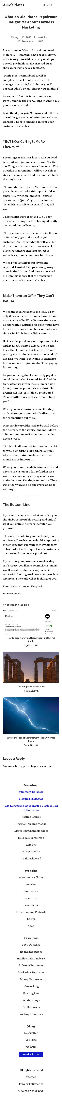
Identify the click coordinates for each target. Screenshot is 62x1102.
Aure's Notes (13, 5)
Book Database (31, 944)
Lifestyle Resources (31, 965)
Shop (31, 925)
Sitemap (31, 1076)
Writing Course (31, 816)
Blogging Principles (31, 798)
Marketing (15, 594)
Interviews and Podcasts (31, 912)
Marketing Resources (31, 972)
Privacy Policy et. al (31, 1084)
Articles (42, 37)
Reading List (31, 993)
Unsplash (37, 586)
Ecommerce (31, 905)
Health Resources (31, 951)
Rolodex (31, 844)
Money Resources (31, 979)
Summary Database (31, 791)
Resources (31, 898)
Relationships (31, 1000)
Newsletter (31, 1033)
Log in (31, 918)
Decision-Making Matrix (31, 823)
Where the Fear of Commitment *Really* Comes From (31, 739)
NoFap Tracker (31, 851)
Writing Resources (31, 1014)
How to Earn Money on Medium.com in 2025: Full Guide (31, 639)
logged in (24, 766)
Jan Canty (20, 586)
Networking (31, 986)
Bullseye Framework (31, 837)
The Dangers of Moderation (31, 686)
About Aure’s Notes (31, 877)
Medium (31, 1046)
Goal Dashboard (31, 858)
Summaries (31, 891)
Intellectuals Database (31, 958)
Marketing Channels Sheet (31, 830)
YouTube (31, 1039)
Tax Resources (31, 1007)
